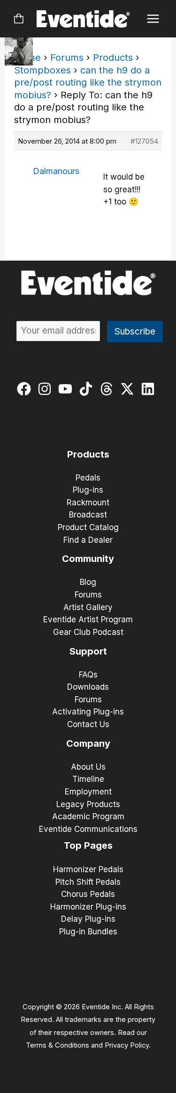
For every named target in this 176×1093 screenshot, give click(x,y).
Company (88, 743)
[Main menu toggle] (153, 19)
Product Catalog (88, 527)
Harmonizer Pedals (88, 869)
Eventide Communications (88, 829)
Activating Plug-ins (88, 711)
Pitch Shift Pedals (88, 882)
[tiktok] (88, 389)
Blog (88, 582)
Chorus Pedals (88, 894)
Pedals (88, 477)
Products (113, 57)
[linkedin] (150, 389)
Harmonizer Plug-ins (88, 906)
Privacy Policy (127, 1045)
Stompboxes (42, 70)
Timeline (88, 779)
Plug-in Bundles (88, 931)
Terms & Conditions (57, 1045)
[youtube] (67, 389)
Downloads (88, 687)
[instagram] (47, 389)
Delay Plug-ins (88, 919)
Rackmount (88, 502)
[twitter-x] (129, 389)
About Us (88, 767)
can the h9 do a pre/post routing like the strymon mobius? (87, 83)
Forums (67, 57)
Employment (88, 791)
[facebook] (26, 389)
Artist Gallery (88, 607)
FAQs (88, 674)
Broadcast (88, 514)
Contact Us (88, 724)
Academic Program (88, 816)
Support (88, 651)
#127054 (144, 141)
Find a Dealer (88, 540)
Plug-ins (88, 490)
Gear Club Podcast (88, 632)
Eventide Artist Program (88, 619)
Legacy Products (88, 804)
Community (88, 558)
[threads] (108, 389)
